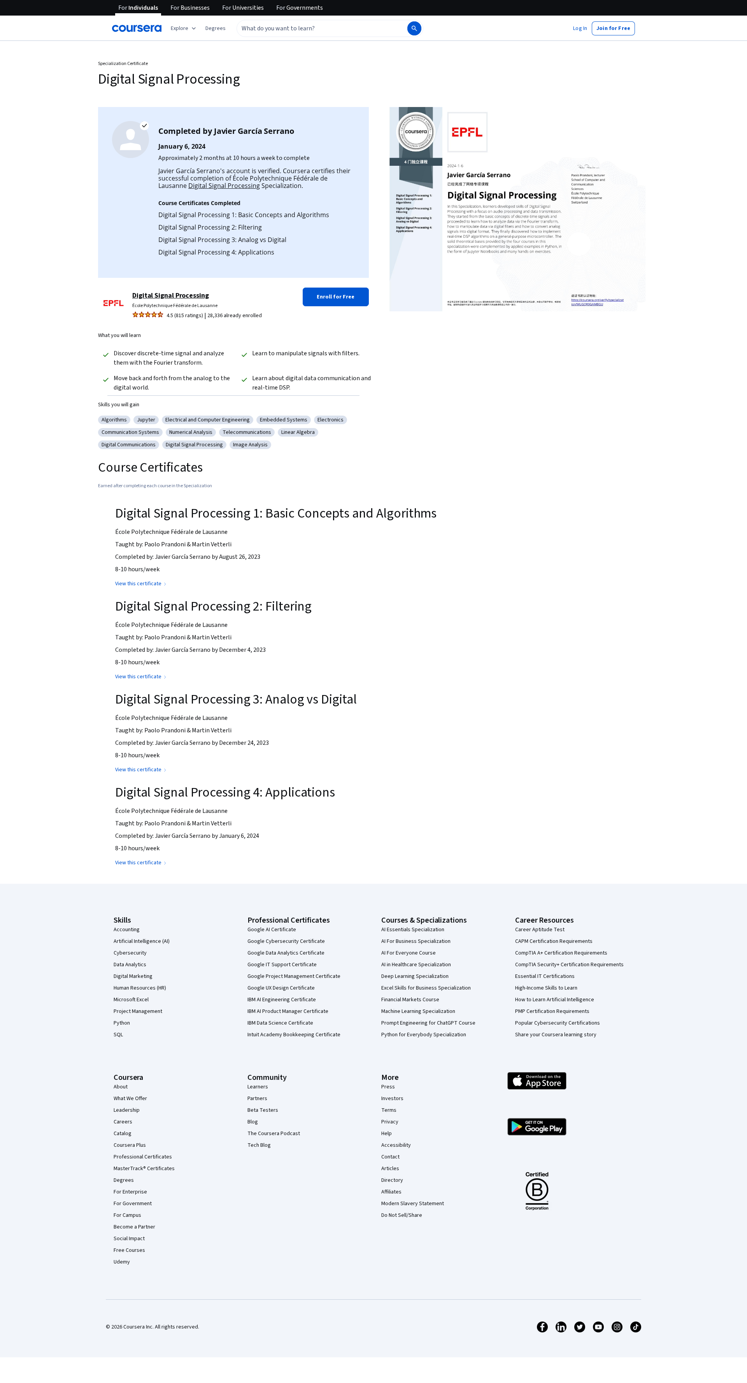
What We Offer (130, 1098)
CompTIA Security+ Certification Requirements (569, 965)
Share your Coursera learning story (555, 1035)
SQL (118, 1035)
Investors (392, 1098)
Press (388, 1087)
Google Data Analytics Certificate (285, 953)
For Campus (127, 1215)
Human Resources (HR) (140, 988)
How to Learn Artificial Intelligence (554, 1000)
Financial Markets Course (410, 1000)
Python (122, 1023)
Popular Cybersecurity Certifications (557, 1023)
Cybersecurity (130, 953)
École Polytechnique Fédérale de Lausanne (174, 305)
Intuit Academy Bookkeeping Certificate (293, 1035)
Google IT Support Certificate (282, 965)
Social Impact (129, 1239)
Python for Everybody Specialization (423, 1035)
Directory (392, 1180)
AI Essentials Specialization (412, 930)
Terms (388, 1110)
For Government (133, 1203)
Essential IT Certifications (545, 976)
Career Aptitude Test (540, 930)
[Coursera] (136, 28)
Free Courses (129, 1250)
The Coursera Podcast (273, 1133)
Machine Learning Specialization (418, 1011)
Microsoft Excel (131, 1000)
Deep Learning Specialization (415, 976)
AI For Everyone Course (408, 953)
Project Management (138, 1011)
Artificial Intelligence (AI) (142, 941)
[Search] (414, 28)
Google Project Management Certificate (293, 976)
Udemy (122, 1262)
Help (386, 1133)
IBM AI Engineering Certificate (281, 1000)
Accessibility (396, 1145)
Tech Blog (259, 1145)
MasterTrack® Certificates (144, 1168)
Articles (390, 1168)
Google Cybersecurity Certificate (286, 941)
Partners (257, 1098)
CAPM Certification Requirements (554, 941)
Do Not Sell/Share (401, 1215)
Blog (252, 1122)
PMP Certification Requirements (552, 1011)
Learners (257, 1087)
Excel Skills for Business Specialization (426, 988)
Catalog (123, 1133)
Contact (390, 1157)
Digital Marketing (133, 976)
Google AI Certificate (271, 930)
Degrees (124, 1180)
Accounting (127, 930)
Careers (123, 1122)
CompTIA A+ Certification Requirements (561, 953)
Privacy (389, 1122)
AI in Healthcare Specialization (416, 965)
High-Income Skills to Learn (546, 988)
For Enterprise (130, 1192)
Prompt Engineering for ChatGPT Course (428, 1023)
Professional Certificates (143, 1157)
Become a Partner (134, 1227)
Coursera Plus (130, 1145)
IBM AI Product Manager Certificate (287, 1011)
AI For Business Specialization (416, 941)
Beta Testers (262, 1110)
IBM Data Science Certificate (280, 1023)
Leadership (127, 1110)
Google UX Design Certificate (281, 988)
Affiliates (391, 1192)
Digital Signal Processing (224, 185)
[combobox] (313, 28)
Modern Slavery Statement (412, 1203)
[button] (215, 28)
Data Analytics (130, 965)
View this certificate (138, 584)
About (121, 1087)
